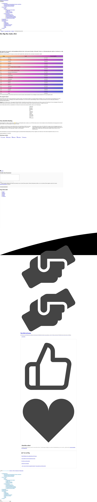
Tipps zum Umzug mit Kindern (9, 6)
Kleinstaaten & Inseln (7, 25)
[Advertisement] (30, 43)
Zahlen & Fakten (6, 13)
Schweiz (3, 194)
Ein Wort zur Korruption (26, 461)
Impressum (17, 470)
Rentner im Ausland (9, 12)
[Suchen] (10, 501)
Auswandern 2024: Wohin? (10, 9)
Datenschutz (21, 470)
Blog (14, 470)
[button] (1, 30)
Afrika (5, 27)
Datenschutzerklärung (3, 184)
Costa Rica (4, 196)
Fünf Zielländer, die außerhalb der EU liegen (29, 456)
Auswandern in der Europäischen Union (28, 458)
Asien (5, 26)
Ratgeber (5, 479)
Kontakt (3, 28)
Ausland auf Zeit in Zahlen (10, 18)
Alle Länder (4, 491)
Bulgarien (3, 193)
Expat (5, 478)
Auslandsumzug (4, 3)
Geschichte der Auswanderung (11, 17)
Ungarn (3, 191)
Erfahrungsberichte (5, 490)
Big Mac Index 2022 (9, 14)
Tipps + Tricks (4, 7)
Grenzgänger (4, 19)
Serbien (3, 192)
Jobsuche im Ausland (25, 463)
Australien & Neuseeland (8, 24)
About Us (11, 470)
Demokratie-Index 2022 (10, 15)
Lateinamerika (6, 23)
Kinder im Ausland (9, 11)
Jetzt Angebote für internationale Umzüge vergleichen (12, 4)
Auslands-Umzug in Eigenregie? (9, 5)
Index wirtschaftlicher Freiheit (11, 16)
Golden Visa (8, 10)
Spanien (3, 195)
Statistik (2, 170)
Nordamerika (6, 22)
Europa (5, 21)
